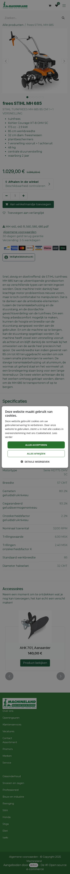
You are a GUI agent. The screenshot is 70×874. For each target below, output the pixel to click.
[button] (35, 462)
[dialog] (35, 437)
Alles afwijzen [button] (36, 453)
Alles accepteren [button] (36, 444)
